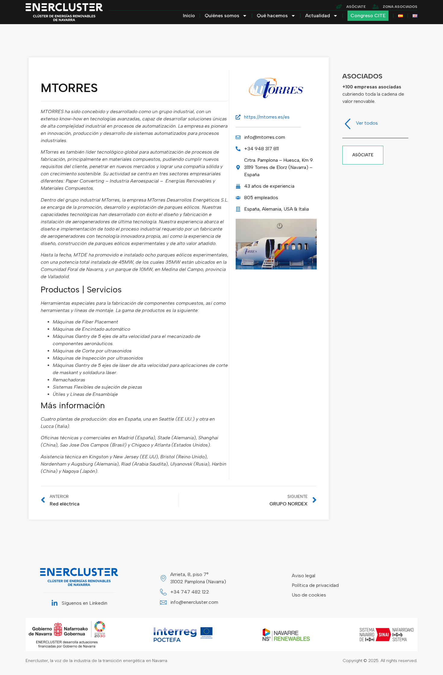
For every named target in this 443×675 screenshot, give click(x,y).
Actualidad (317, 15)
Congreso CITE (367, 15)
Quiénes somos (222, 15)
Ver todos (367, 123)
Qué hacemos (272, 15)
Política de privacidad (315, 585)
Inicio (189, 15)
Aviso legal (303, 575)
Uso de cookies (309, 595)
